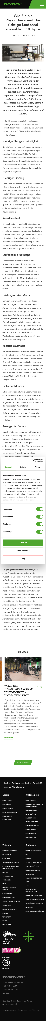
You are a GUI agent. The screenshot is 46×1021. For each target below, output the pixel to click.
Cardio (5, 795)
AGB (27, 886)
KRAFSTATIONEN (31, 818)
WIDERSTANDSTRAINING (10, 862)
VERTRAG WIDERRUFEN (33, 851)
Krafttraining (32, 795)
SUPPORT (5, 872)
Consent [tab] (8, 467)
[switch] (39, 517)
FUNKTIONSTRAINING (9, 851)
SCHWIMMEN (6, 925)
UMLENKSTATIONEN (32, 826)
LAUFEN (5, 913)
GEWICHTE (6, 858)
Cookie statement (25, 1010)
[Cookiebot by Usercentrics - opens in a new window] (32, 460)
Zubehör (6, 845)
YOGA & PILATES (7, 876)
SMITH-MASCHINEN (32, 822)
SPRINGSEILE (6, 905)
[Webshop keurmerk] (23, 950)
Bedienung (31, 845)
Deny (23, 559)
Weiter (41, 687)
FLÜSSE (4, 921)
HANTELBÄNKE (31, 833)
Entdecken (8, 738)
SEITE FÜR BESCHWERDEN (34, 903)
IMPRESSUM (29, 907)
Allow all (23, 543)
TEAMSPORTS (6, 917)
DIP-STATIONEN (31, 800)
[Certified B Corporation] (23, 963)
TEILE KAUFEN (30, 874)
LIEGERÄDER (6, 804)
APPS (27, 882)
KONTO (28, 858)
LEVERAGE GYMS (31, 810)
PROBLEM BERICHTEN (33, 870)
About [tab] (37, 467)
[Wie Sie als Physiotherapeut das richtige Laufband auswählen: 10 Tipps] (23, 53)
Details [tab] (23, 467)
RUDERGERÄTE (7, 816)
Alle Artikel (23, 762)
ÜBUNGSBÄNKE (31, 830)
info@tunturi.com (10, 990)
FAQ (27, 855)
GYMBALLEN (6, 880)
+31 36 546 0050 (9, 986)
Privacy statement (9, 1010)
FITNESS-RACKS (31, 837)
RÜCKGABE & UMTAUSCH (34, 895)
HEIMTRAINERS (7, 800)
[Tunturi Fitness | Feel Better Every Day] (12, 3)
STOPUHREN (6, 855)
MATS (4, 884)
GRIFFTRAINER (7, 893)
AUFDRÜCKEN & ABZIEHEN (11, 901)
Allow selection (23, 551)
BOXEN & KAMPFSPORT (10, 909)
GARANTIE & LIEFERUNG (34, 878)
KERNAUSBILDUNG (8, 897)
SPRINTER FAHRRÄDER (9, 812)
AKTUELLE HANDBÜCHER (34, 862)
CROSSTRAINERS (7, 808)
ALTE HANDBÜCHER (32, 866)
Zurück (38, 687)
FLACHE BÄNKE (31, 814)
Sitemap (36, 1010)
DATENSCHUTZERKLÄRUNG (35, 911)
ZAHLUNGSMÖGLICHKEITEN (35, 899)
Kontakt (5, 993)
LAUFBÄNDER (7, 820)
